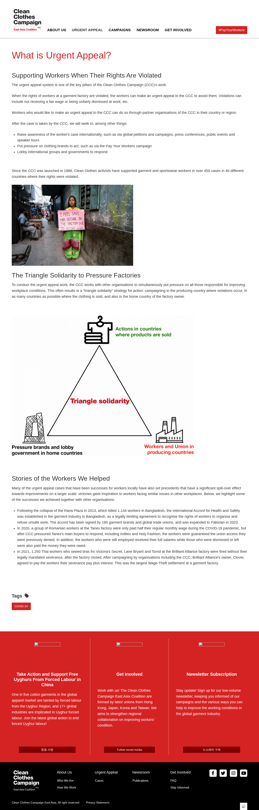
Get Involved (178, 30)
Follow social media (129, 749)
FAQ (173, 780)
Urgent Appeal (87, 30)
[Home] (28, 20)
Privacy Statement (97, 802)
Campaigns (120, 30)
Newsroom (148, 30)
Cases (99, 780)
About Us (56, 30)
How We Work (66, 787)
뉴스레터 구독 (212, 749)
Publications (141, 780)
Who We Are (65, 780)
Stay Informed (179, 787)
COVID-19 (21, 606)
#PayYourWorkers (232, 30)
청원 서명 (47, 749)
